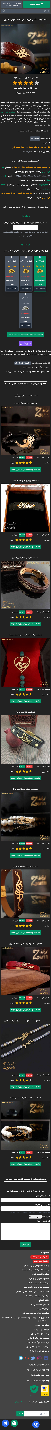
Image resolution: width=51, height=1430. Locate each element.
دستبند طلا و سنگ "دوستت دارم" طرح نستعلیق (25, 1021)
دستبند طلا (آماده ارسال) (38, 1338)
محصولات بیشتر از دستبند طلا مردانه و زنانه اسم (25, 384)
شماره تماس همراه (42, 1205)
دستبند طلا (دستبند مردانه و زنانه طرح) (32, 1292)
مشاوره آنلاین (25, 344)
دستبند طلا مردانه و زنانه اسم (36, 1287)
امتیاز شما (46, 1217)
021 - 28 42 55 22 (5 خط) (37, 1370)
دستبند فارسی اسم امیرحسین (25, 558)
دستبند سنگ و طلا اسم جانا (25, 789)
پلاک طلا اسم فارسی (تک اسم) (36, 1266)
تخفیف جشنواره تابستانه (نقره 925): (31, 176)
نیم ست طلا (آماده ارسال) (38, 1342)
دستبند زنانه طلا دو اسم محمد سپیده (25, 635)
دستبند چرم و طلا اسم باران (25, 866)
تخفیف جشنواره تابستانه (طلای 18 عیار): (29, 167)
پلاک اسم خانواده (42, 1325)
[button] (40, 273)
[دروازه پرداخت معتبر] (45, 1390)
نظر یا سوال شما (43, 1221)
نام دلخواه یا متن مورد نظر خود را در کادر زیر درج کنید (25, 222)
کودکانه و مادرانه (42, 1329)
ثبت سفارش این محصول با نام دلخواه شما (25, 334)
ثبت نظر (25, 1244)
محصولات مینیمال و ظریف (38, 1279)
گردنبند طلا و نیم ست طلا (38, 1283)
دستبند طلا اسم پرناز (25, 712)
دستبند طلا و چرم (8, 112)
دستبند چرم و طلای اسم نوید (25, 480)
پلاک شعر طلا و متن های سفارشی (35, 1313)
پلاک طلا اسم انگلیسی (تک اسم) (35, 1270)
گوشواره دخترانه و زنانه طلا (37, 1296)
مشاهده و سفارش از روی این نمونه (25, 469)
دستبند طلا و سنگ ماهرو (25, 403)
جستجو (20, 1414)
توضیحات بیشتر (40, 288)
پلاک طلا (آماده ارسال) (39, 1334)
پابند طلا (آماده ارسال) (39, 1351)
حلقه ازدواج (44, 1300)
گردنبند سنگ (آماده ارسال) (37, 1347)
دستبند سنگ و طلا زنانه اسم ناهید (25, 1098)
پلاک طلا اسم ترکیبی (40, 1274)
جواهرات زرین (43, 1309)
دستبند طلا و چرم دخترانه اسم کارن (25, 943)
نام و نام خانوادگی (43, 1196)
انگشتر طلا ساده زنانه (40, 1305)
